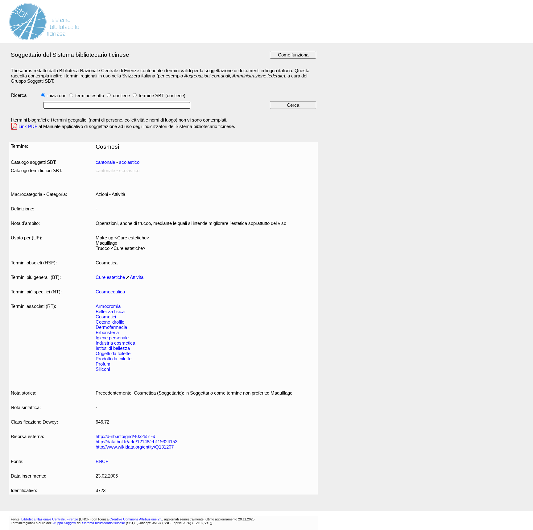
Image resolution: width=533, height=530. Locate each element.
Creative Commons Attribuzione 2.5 (135, 519)
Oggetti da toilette (113, 353)
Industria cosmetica (115, 343)
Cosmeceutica (110, 291)
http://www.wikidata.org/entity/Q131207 (135, 446)
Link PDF (28, 126)
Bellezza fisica (110, 311)
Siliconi (103, 369)
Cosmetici (106, 316)
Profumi (103, 363)
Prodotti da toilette (113, 358)
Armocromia (108, 306)
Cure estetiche (110, 277)
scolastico (129, 162)
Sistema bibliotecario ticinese (103, 523)
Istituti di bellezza (113, 348)
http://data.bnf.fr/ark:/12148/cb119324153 (136, 441)
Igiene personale (112, 337)
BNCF (102, 461)
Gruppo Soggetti (64, 523)
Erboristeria (107, 332)
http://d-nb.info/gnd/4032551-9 (125, 436)
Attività (136, 277)
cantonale (105, 162)
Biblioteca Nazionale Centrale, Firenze (49, 519)
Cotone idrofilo (110, 322)
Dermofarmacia (111, 327)
